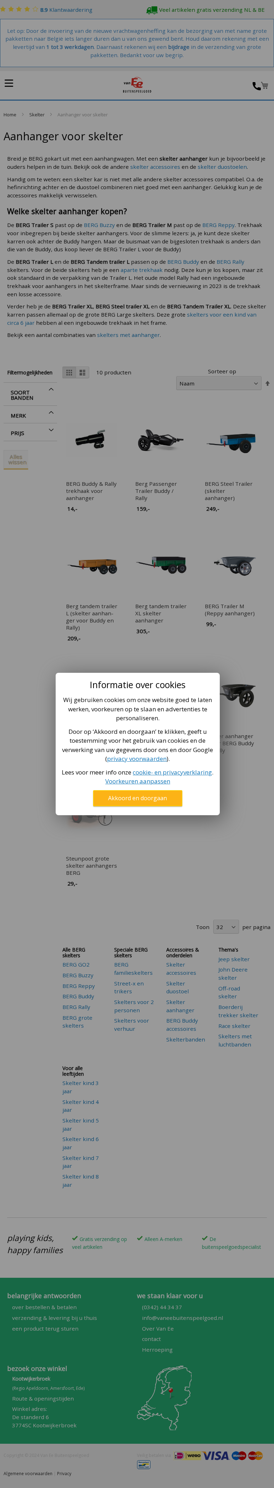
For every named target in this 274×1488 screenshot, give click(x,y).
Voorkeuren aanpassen (137, 781)
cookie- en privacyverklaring (172, 772)
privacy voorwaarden (137, 759)
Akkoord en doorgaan (137, 798)
